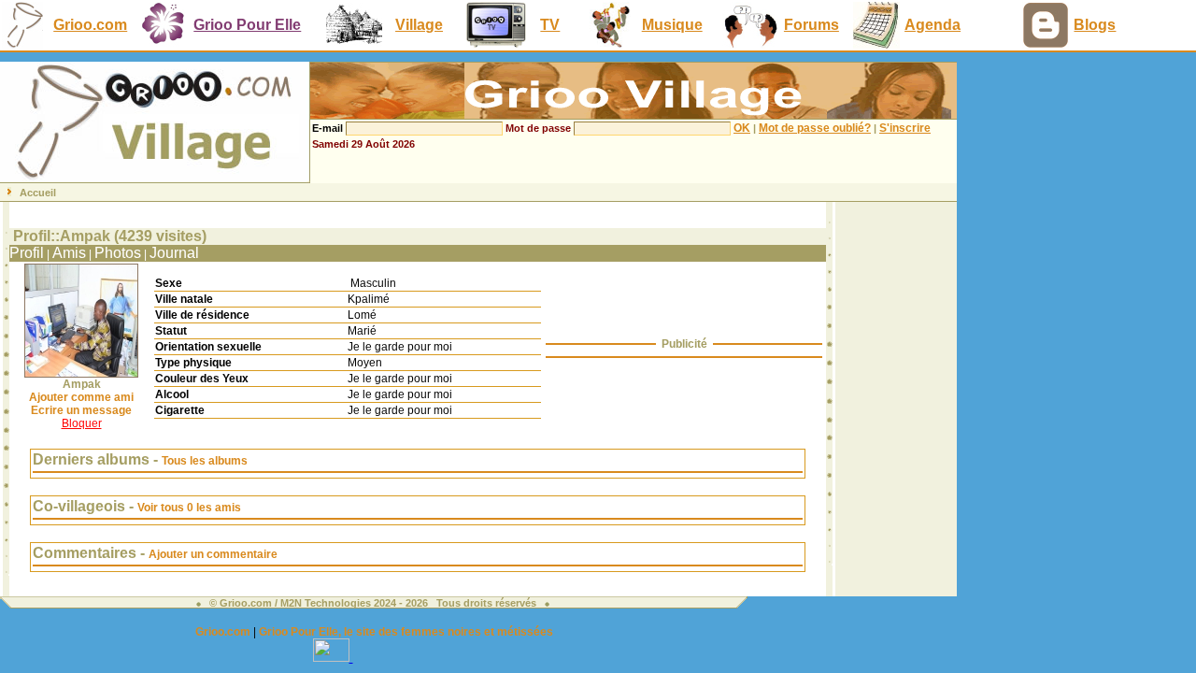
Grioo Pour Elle (247, 25)
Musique (672, 25)
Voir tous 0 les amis (189, 507)
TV (550, 25)
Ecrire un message (81, 410)
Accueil (38, 192)
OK (741, 128)
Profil (26, 253)
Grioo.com (90, 25)
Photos (117, 253)
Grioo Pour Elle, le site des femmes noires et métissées (406, 631)
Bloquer (82, 423)
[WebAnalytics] (333, 657)
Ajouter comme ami (81, 397)
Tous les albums (205, 460)
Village (419, 25)
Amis (69, 253)
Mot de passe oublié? (815, 128)
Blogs (1095, 25)
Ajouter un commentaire (213, 554)
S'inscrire (905, 128)
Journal (174, 253)
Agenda (932, 25)
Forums (811, 25)
